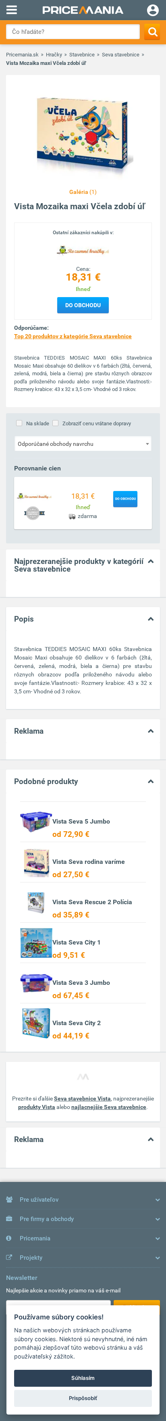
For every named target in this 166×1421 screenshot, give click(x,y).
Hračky (54, 55)
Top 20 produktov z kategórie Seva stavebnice (73, 336)
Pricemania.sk (22, 55)
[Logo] (83, 250)
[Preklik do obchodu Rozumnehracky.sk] (34, 496)
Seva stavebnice (120, 55)
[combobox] (83, 443)
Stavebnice (82, 55)
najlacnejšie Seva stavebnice (108, 1107)
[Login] (153, 11)
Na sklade (37, 423)
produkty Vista (36, 1107)
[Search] (152, 32)
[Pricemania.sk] (83, 10)
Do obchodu (83, 305)
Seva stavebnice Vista (82, 1098)
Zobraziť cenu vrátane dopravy (96, 423)
